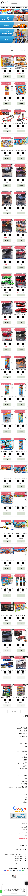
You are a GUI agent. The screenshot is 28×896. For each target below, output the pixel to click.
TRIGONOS (24, 783)
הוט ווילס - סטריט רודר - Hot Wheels (7, 616)
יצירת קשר (24, 832)
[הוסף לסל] (26, 62)
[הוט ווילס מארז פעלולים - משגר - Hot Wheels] (20, 395)
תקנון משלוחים (3, 7)
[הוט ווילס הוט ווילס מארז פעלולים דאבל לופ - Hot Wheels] (21, 144)
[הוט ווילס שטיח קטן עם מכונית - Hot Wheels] (21, 611)
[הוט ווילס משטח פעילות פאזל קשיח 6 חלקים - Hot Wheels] (7, 586)
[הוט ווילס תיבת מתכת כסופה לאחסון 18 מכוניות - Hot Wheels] (20, 696)
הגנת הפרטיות (23, 802)
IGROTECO (24, 786)
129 (5, 73)
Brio (26, 753)
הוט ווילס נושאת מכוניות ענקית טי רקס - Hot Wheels (21, 479)
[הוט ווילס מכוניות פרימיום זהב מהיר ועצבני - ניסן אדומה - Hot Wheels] (21, 259)
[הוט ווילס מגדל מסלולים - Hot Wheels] (7, 503)
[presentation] (1, 7)
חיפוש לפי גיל (24, 738)
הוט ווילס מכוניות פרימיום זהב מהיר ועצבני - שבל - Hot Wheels (7, 315)
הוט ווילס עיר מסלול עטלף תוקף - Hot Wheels (7, 452)
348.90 (22, 73)
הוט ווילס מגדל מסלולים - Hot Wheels (7, 506)
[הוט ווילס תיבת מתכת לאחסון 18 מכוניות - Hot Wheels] (7, 696)
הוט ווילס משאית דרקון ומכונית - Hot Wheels (20, 506)
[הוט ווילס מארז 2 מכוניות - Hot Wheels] (7, 423)
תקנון (25, 801)
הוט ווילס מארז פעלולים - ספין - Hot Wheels (7, 370)
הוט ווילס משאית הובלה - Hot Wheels (7, 479)
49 (21, 182)
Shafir (25, 759)
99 (7, 483)
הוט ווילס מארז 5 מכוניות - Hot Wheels (21, 588)
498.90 (21, 483)
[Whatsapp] (1, 892)
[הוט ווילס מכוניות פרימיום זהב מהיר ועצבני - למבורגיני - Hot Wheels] (7, 204)
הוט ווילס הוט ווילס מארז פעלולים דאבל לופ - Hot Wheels (20, 151)
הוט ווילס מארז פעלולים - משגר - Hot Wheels (20, 397)
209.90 (7, 155)
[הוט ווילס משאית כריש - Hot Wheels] (21, 552)
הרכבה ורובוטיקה (23, 732)
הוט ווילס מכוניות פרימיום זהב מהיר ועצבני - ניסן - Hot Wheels (20, 342)
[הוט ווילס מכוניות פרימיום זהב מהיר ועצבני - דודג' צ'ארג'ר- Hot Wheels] (7, 177)
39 (7, 374)
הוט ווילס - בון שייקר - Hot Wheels (21, 643)
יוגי (26, 748)
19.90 (7, 429)
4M (26, 746)
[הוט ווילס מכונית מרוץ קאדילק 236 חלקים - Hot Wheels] (7, 668)
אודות (25, 799)
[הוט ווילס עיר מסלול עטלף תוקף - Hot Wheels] (7, 449)
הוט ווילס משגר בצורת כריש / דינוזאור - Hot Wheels (21, 452)
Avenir (25, 750)
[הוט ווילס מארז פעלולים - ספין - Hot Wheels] (7, 368)
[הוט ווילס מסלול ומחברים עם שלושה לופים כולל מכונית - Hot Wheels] (7, 149)
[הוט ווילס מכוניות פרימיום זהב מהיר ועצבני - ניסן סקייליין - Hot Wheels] (7, 641)
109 (5, 456)
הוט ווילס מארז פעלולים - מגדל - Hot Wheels (7, 397)
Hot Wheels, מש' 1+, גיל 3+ (6, 83)
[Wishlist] (6, 2)
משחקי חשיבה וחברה (22, 728)
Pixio (25, 762)
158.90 (21, 538)
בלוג (26, 826)
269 (19, 73)
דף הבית (25, 798)
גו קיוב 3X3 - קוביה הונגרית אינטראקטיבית (17, 788)
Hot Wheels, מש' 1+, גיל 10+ (20, 56)
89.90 (19, 511)
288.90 (21, 647)
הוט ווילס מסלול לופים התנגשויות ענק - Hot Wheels (7, 561)
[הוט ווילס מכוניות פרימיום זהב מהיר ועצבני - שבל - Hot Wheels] (7, 313)
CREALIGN (24, 784)
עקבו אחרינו (24, 835)
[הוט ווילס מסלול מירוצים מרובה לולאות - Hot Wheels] (7, 529)
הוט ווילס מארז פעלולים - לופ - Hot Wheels (21, 424)
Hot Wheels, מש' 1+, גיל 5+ (20, 138)
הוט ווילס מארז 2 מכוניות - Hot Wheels (7, 424)
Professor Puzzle (22, 764)
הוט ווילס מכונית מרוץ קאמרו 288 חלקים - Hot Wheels (7, 288)
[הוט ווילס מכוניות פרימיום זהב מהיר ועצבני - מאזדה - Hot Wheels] (20, 669)
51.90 (21, 620)
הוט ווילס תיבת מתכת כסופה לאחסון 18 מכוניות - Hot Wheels (20, 698)
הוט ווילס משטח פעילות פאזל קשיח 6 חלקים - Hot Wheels (7, 588)
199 (7, 538)
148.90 (22, 128)
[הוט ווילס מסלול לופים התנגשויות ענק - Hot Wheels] (7, 554)
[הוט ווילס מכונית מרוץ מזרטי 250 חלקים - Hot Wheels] (20, 313)
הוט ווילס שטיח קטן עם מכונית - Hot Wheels (21, 616)
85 (21, 565)
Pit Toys (25, 767)
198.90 (7, 128)
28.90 (21, 456)
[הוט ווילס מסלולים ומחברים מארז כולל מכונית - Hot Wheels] (7, 95)
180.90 (7, 620)
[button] (21, 76)
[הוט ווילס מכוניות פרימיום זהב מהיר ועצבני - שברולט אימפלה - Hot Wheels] (20, 177)
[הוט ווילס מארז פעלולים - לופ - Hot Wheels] (21, 423)
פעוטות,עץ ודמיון (23, 733)
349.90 (7, 565)
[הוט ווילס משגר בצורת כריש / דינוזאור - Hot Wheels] (20, 450)
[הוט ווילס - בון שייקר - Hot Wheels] (20, 641)
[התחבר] (4, 2)
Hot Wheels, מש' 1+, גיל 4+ (6, 56)
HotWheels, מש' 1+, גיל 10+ (6, 602)
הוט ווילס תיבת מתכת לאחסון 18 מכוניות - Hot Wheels (7, 698)
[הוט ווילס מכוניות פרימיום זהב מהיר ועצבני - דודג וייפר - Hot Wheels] (7, 341)
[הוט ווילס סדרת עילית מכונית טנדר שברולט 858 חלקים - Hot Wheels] (20, 67)
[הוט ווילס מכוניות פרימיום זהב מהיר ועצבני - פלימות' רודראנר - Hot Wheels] (7, 231)
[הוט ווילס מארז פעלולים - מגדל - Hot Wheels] (7, 395)
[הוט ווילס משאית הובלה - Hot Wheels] (7, 469)
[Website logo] (15, 3)
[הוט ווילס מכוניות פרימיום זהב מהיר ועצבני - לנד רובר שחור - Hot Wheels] (7, 259)
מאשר (14, 893)
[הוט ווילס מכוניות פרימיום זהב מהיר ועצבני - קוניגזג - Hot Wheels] (21, 204)
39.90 (6, 237)
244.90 (7, 511)
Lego (25, 765)
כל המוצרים (24, 727)
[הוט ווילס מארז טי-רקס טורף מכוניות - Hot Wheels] (21, 528)
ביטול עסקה (24, 828)
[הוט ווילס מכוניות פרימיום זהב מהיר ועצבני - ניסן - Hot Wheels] (20, 341)
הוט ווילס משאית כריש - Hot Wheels (21, 561)
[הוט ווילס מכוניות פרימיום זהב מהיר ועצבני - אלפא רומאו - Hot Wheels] (20, 368)
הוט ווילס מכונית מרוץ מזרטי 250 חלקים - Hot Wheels (20, 315)
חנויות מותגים (23, 736)
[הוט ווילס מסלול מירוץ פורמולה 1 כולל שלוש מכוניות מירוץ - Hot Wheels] (7, 122)
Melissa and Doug (22, 768)
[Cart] (1, 2)
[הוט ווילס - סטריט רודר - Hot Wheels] (7, 610)
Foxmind (24, 757)
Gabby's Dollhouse (22, 751)
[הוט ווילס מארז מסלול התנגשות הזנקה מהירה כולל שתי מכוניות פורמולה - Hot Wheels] (20, 122)
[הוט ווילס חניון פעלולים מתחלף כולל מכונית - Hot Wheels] (7, 66)
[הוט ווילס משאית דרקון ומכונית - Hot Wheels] (21, 497)
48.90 (7, 401)
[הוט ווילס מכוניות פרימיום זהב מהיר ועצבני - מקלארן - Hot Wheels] (20, 286)
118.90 (9, 456)
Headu (25, 756)
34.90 (7, 702)
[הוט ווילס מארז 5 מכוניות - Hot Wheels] (20, 587)
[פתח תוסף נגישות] (26, 883)
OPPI (25, 778)
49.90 (7, 100)
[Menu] (27, 2)
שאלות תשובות (23, 804)
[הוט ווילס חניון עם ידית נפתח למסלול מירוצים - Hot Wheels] (21, 95)
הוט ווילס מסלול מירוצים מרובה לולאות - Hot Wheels (7, 534)
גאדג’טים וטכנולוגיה (22, 735)
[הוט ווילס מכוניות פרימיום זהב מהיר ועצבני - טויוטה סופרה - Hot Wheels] (20, 231)
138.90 (9, 73)
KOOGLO (24, 781)
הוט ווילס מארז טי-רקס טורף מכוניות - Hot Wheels (21, 534)
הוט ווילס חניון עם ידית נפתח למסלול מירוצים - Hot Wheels (21, 96)
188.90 (21, 155)
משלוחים (25, 829)
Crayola (25, 760)
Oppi (25, 754)
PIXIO (25, 780)
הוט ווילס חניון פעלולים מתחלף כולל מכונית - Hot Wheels (7, 69)
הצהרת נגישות (23, 831)
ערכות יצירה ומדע (23, 730)
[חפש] (24, 2)
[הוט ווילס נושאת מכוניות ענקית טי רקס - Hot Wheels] (21, 472)
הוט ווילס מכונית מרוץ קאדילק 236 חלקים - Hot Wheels (7, 670)
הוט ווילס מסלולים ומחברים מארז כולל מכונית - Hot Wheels (7, 96)
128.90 (21, 100)
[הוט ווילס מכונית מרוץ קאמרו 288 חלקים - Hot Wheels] (7, 285)
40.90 (21, 401)
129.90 (7, 292)
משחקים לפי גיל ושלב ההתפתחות (19, 834)
